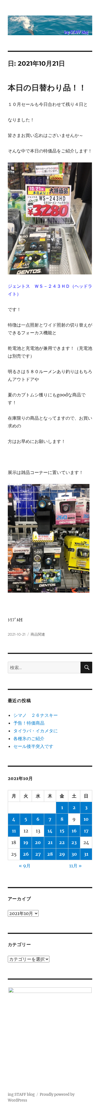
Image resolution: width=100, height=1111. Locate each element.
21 (50, 842)
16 (74, 831)
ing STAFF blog (21, 1094)
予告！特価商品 (28, 723)
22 (62, 842)
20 (38, 842)
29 (62, 854)
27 (38, 854)
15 (62, 831)
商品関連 (38, 634)
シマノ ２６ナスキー (35, 715)
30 (74, 854)
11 (14, 831)
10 (86, 819)
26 (26, 854)
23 (74, 842)
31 (86, 854)
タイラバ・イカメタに (35, 730)
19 (25, 842)
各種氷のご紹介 (28, 738)
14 (50, 831)
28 (50, 854)
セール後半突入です (33, 746)
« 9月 (25, 865)
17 (86, 831)
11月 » (75, 865)
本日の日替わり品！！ (47, 87)
